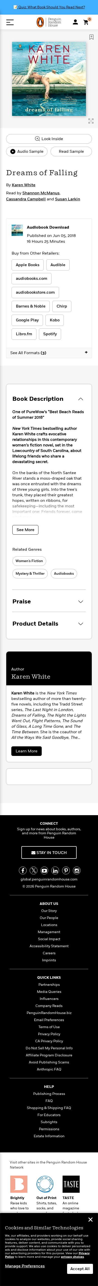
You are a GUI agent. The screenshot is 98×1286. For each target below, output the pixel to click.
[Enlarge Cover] (90, 121)
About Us (49, 903)
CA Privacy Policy (49, 1041)
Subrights (49, 1122)
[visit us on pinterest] (66, 870)
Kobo (55, 320)
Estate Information (49, 1136)
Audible (58, 265)
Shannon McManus (41, 193)
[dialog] (49, 1249)
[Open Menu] (10, 22)
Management (49, 932)
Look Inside (51, 139)
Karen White (23, 185)
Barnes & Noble (30, 306)
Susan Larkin (67, 199)
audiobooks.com (31, 278)
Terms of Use (49, 1027)
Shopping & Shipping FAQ (49, 1108)
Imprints (49, 960)
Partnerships (49, 984)
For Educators (49, 1115)
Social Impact (49, 939)
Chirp (62, 306)
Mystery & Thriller (30, 573)
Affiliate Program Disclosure (49, 1055)
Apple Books (27, 265)
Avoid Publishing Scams (49, 1062)
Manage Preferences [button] (25, 1266)
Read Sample (71, 151)
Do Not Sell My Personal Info (49, 1048)
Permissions (49, 1129)
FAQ (49, 1100)
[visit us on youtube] (44, 870)
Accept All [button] (80, 1269)
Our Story (49, 910)
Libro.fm (24, 334)
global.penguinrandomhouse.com (49, 879)
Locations (49, 925)
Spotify (50, 334)
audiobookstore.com (35, 292)
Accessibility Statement (49, 946)
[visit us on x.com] (33, 870)
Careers (49, 953)
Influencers (49, 998)
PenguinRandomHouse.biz (49, 1013)
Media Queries (49, 991)
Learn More (28, 752)
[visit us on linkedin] (55, 870)
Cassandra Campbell (26, 199)
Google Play (27, 320)
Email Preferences (49, 1020)
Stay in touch (51, 852)
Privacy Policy (49, 1034)
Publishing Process (49, 1093)
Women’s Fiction (29, 561)
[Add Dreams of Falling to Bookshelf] (91, 37)
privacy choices (72, 1257)
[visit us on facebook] (23, 870)
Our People (49, 917)
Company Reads (49, 1005)
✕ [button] (90, 1220)
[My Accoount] (75, 22)
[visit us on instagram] (77, 870)
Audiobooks (64, 573)
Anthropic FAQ (49, 1069)
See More (25, 530)
